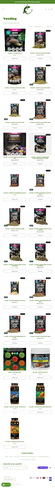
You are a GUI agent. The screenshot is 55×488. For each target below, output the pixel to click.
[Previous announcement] (2, 1)
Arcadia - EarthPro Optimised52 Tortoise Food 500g (40, 265)
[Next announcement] (52, 1)
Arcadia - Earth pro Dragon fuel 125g (40, 53)
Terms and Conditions (25, 459)
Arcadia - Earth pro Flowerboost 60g (15, 87)
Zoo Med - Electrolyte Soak (40, 372)
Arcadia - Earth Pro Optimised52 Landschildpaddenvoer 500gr (40, 157)
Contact (33, 459)
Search (6, 456)
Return (11, 456)
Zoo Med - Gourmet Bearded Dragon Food (40, 406)
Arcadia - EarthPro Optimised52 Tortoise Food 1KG (40, 229)
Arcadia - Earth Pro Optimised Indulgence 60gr (14, 157)
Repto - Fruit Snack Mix (14, 372)
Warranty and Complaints (43, 456)
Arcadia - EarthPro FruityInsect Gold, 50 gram (40, 193)
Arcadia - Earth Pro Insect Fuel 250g (40, 87)
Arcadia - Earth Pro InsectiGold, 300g (40, 122)
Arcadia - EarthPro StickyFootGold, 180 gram (40, 301)
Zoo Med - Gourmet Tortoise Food (15, 441)
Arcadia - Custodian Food (15, 53)
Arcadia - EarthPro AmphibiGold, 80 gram (15, 192)
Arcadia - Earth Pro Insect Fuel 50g (14, 122)
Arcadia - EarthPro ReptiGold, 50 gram (14, 300)
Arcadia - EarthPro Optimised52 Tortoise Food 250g (14, 265)
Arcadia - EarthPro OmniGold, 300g (14, 228)
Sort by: (31, 26)
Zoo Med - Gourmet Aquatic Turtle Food (14, 406)
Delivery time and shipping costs (28, 456)
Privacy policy (17, 456)
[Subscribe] (25, 467)
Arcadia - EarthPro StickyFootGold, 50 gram (14, 337)
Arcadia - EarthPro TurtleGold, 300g (40, 336)
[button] (2, 9)
